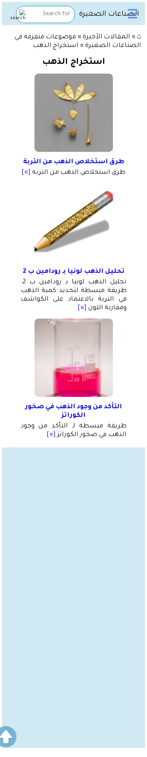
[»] (26, 172)
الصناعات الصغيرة (109, 14)
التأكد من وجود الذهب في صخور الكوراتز (73, 411)
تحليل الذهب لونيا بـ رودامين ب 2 (74, 271)
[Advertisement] (73, 520)
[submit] (17, 15)
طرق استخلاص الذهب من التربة (73, 162)
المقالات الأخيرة (106, 37)
